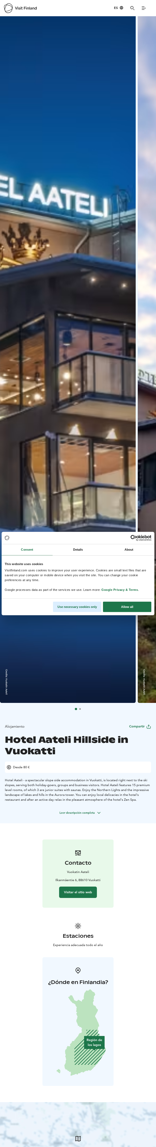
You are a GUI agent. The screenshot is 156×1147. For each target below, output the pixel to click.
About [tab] (129, 549)
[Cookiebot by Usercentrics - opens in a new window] (133, 538)
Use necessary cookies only (77, 607)
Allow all (127, 607)
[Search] (132, 8)
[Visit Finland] (20, 8)
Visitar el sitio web (78, 892)
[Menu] (144, 8)
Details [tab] (78, 549)
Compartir (137, 726)
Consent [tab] (27, 549)
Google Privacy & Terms (119, 589)
